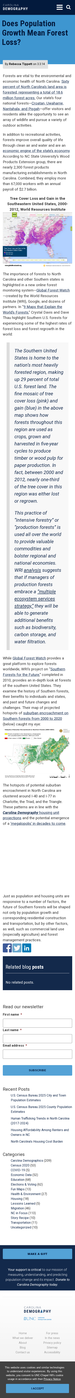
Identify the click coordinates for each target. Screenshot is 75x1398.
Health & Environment (26, 1194)
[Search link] (68, 7)
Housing (16, 1199)
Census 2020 (20, 1165)
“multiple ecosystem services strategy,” (35, 599)
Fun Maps (18, 1189)
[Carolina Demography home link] (15, 13)
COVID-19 (18, 1170)
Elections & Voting (23, 1184)
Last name (12, 1030)
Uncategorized (21, 1227)
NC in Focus (19, 1213)
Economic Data (21, 1175)
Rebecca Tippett (20, 64)
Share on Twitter (16, 947)
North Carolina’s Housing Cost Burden (37, 1141)
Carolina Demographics (27, 1160)
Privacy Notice (52, 1379)
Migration (17, 1208)
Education (17, 1180)
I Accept (37, 1388)
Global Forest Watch (53, 290)
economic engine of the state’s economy (36, 151)
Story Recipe (20, 1218)
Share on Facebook (7, 947)
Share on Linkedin (26, 947)
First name (12, 1014)
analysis (32, 570)
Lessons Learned (23, 1203)
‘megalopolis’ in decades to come (37, 823)
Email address (15, 1045)
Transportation (21, 1222)
